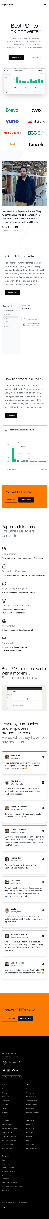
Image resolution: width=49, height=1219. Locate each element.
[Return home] (7, 4)
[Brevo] (12, 110)
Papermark (6, 1089)
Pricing (4, 1093)
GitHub (4, 1109)
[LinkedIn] (8, 1070)
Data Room (6, 1097)
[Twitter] (4, 1070)
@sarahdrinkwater (19, 809)
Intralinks (29, 1132)
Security (5, 1105)
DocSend (29, 1124)
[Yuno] (12, 121)
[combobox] (6, 1207)
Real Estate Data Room (10, 1128)
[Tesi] (12, 144)
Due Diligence (7, 1132)
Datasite (29, 1136)
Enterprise (5, 1101)
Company (29, 1089)
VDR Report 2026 (8, 1168)
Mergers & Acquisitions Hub (12, 1186)
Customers (30, 1109)
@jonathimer (16, 965)
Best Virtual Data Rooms (10, 1172)
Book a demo (32, 57)
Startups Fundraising (9, 1140)
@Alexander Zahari (19, 937)
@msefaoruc (16, 758)
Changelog (30, 1093)
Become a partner (32, 1112)
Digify (28, 1140)
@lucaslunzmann (18, 832)
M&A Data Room (7, 1124)
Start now (11, 415)
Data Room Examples (9, 1182)
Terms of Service (32, 1101)
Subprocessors (31, 1105)
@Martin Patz (17, 784)
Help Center (6, 1164)
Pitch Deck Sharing (8, 1144)
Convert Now (16, 57)
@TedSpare (16, 883)
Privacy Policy (31, 1097)
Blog (3, 1160)
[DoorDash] (12, 133)
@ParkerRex (16, 860)
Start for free (25, 1018)
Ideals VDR (30, 1128)
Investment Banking (9, 1136)
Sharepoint (30, 1144)
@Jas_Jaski (16, 912)
